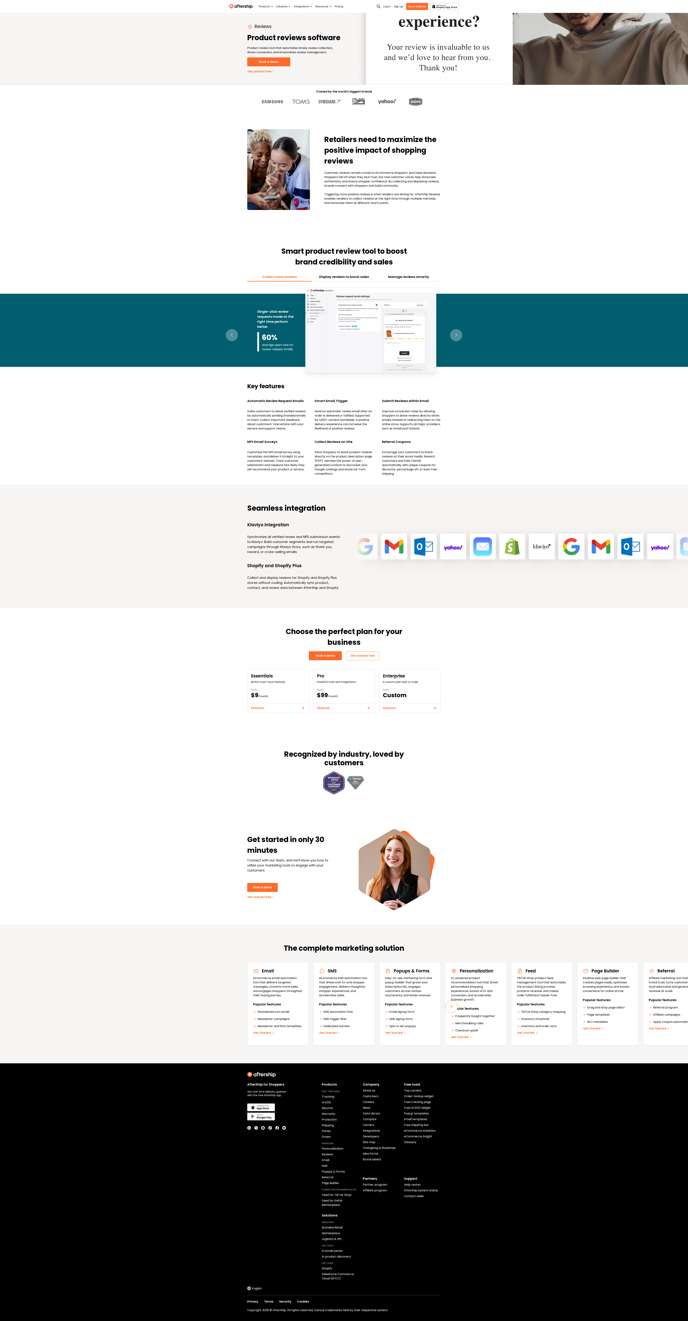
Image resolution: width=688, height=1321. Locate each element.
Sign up (398, 6)
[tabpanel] (344, 381)
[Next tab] (456, 335)
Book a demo (417, 6)
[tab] (279, 276)
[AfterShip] (241, 6)
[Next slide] (451, 1007)
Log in (387, 6)
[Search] (378, 6)
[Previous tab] (232, 335)
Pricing (339, 6)
